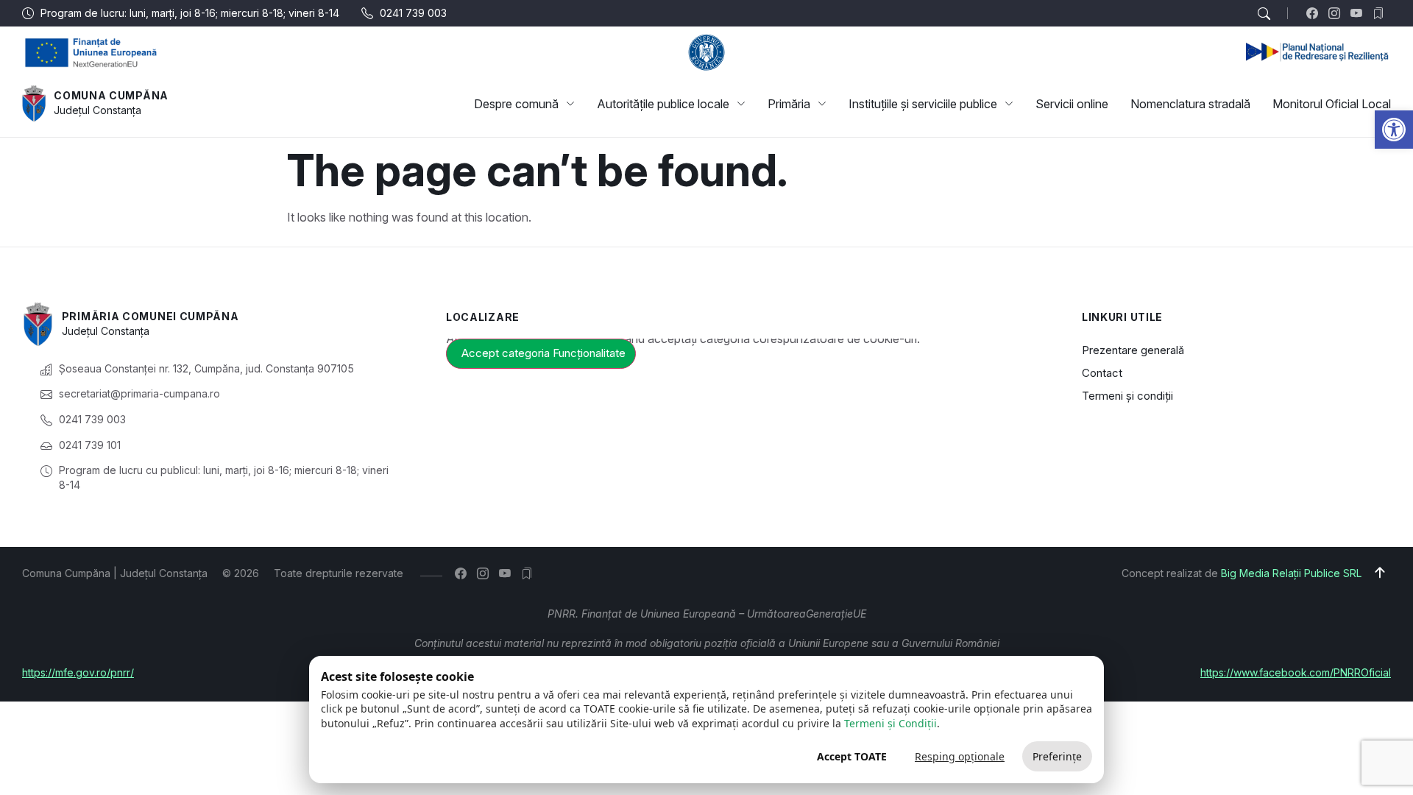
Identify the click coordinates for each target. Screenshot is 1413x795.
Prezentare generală (1133, 350)
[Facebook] (1315, 13)
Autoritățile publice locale (663, 103)
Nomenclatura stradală (1190, 103)
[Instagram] (1337, 13)
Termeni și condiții (1127, 396)
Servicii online (1071, 103)
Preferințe (1057, 756)
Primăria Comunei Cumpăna (150, 316)
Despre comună (516, 103)
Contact (1102, 373)
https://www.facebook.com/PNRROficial (1295, 672)
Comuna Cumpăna (111, 95)
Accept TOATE (852, 756)
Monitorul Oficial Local (1331, 103)
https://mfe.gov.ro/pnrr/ (78, 672)
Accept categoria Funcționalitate (543, 353)
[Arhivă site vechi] (1382, 13)
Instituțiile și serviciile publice (923, 103)
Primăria (789, 103)
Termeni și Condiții (890, 723)
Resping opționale (960, 756)
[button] (1394, 129)
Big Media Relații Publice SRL (1291, 573)
